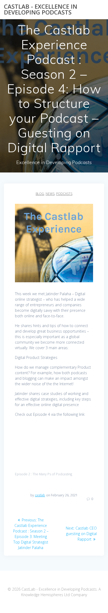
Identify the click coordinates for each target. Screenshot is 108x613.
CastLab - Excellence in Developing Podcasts (40, 10)
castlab (40, 495)
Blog (40, 193)
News (50, 193)
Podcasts (64, 193)
